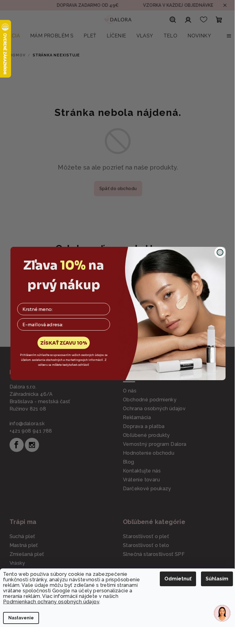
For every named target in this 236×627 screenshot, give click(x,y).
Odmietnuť (177, 579)
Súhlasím (217, 579)
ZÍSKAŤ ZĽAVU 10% (63, 343)
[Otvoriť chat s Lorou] (222, 613)
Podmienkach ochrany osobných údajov (51, 602)
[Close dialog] (220, 252)
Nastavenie (21, 617)
